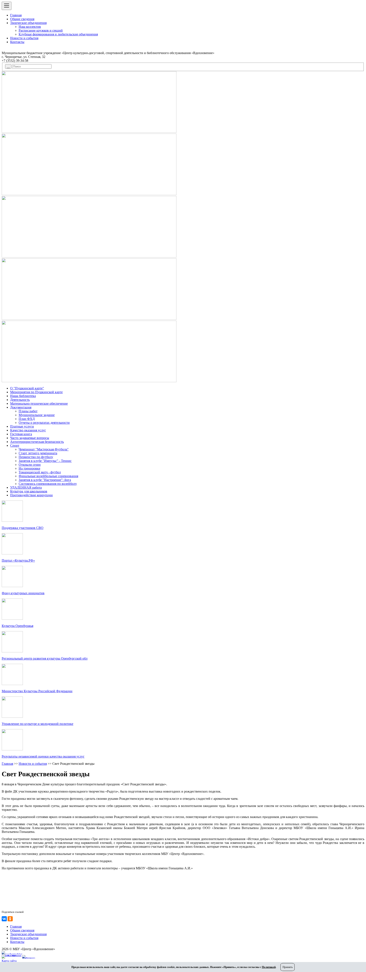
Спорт (14, 445)
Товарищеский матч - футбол (40, 472)
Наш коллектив (30, 26)
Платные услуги (22, 426)
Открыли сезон (30, 464)
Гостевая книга (21, 434)
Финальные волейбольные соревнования (48, 476)
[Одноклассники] (10, 918)
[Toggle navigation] (6, 6)
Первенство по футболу (36, 457)
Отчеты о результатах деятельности (44, 422)
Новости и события (24, 38)
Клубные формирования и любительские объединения (58, 34)
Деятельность (20, 399)
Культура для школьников (28, 491)
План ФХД (27, 419)
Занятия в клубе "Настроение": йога (45, 480)
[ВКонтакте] (4, 918)
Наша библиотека (23, 396)
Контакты (17, 42)
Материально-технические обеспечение (39, 403)
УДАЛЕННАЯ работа (26, 487)
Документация (20, 407)
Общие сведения (22, 19)
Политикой (269, 967)
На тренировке (29, 468)
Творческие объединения (28, 23)
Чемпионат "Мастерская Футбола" (44, 449)
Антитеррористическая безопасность (37, 441)
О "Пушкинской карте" (27, 388)
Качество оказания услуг (28, 430)
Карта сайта (9, 960)
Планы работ (28, 411)
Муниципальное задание (37, 415)
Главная (16, 15)
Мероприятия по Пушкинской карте (36, 392)
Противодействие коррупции (31, 495)
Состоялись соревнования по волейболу (48, 483)
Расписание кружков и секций (41, 30)
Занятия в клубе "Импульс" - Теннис (45, 461)
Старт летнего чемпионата (38, 453)
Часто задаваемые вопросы (29, 438)
